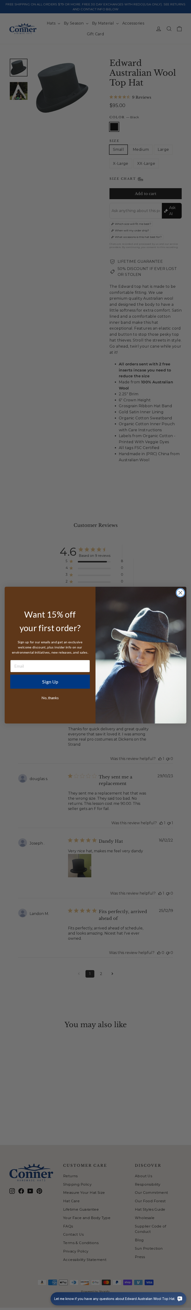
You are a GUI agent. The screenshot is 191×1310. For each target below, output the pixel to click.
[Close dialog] (180, 593)
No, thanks (50, 697)
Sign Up (50, 681)
